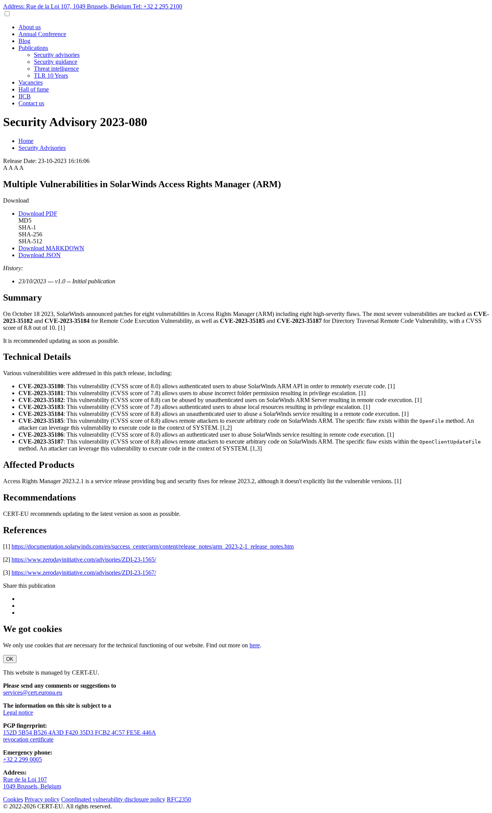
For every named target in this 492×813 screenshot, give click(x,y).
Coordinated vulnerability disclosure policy (113, 799)
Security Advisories (42, 148)
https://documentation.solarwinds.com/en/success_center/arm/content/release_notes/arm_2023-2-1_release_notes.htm (153, 546)
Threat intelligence (56, 68)
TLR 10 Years (51, 75)
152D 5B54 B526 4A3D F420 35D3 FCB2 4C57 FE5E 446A (79, 732)
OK (9, 659)
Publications (33, 48)
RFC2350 (179, 799)
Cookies (13, 799)
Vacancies (30, 82)
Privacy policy (42, 799)
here (254, 645)
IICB (24, 96)
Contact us (31, 103)
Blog (24, 41)
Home (25, 141)
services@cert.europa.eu (32, 692)
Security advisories (57, 55)
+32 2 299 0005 (22, 759)
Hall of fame (33, 89)
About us (29, 27)
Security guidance (55, 61)
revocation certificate (28, 739)
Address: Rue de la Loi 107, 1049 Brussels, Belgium (68, 6)
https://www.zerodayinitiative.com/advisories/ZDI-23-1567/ (84, 572)
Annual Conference (42, 34)
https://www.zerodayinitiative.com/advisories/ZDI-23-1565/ (84, 559)
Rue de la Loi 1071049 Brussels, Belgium (32, 783)
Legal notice (18, 712)
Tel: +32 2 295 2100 (157, 6)
